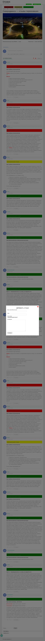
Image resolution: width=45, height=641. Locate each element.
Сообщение (9, 319)
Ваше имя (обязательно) (12, 309)
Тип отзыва (9, 316)
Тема (8, 313)
